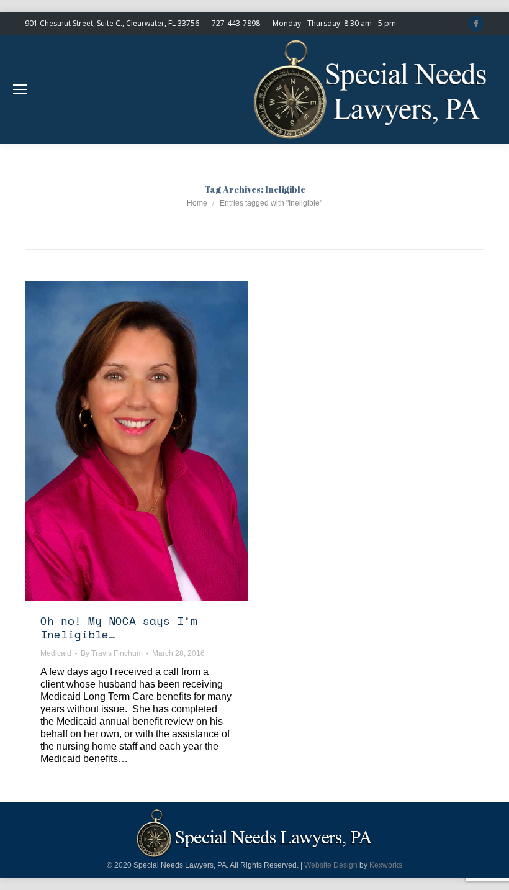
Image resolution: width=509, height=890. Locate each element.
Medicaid (55, 653)
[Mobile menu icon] (19, 89)
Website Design (331, 865)
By (112, 653)
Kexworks (385, 865)
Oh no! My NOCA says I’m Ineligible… (118, 627)
